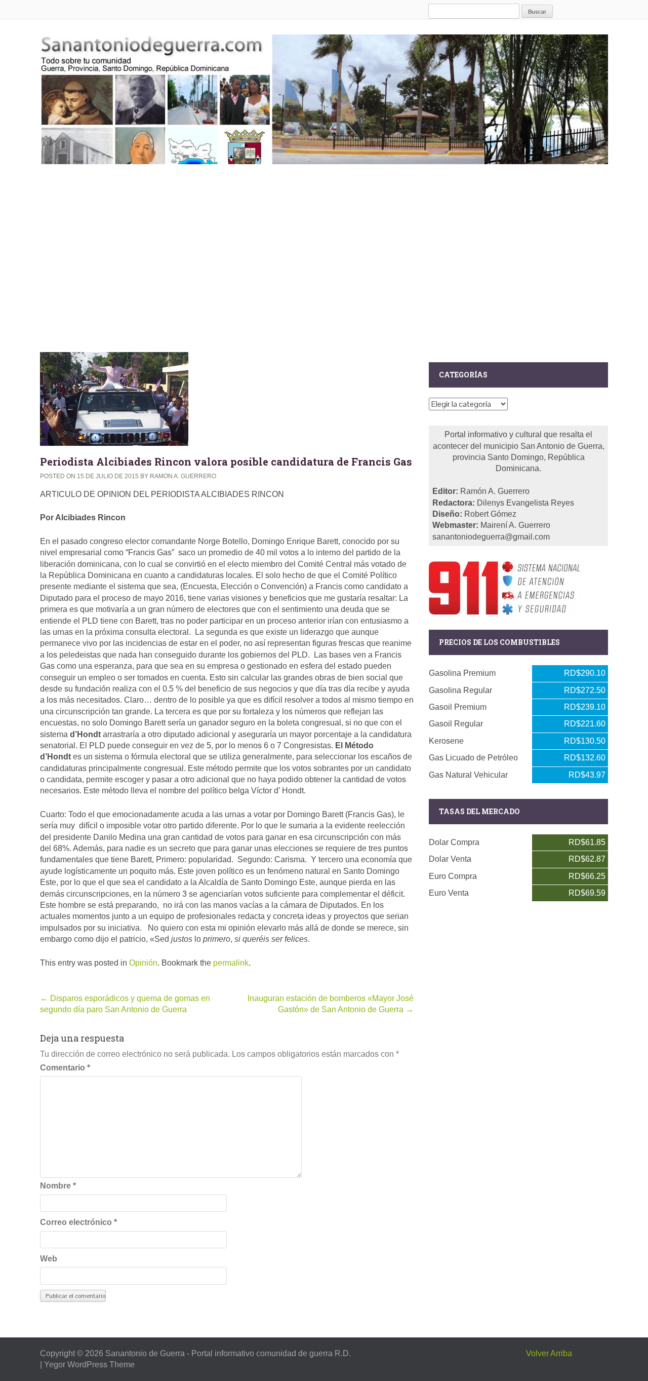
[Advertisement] (324, 256)
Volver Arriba (549, 1353)
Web (48, 1258)
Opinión (143, 962)
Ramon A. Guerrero (183, 476)
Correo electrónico (78, 1222)
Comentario (65, 1067)
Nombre (58, 1185)
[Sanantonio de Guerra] (324, 97)
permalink (231, 962)
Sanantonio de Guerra (145, 1353)
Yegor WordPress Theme (89, 1364)
